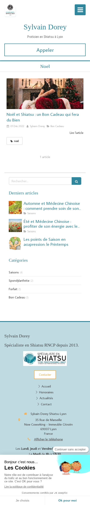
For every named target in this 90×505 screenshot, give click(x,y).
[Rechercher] (76, 181)
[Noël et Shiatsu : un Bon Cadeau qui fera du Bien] (45, 93)
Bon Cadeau (17, 297)
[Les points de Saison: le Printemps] (15, 243)
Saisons (14, 272)
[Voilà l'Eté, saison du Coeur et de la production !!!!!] (15, 225)
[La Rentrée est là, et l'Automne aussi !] (15, 207)
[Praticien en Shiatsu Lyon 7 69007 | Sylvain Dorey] (10, 10)
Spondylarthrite (19, 280)
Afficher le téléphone (48, 439)
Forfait (13, 289)
